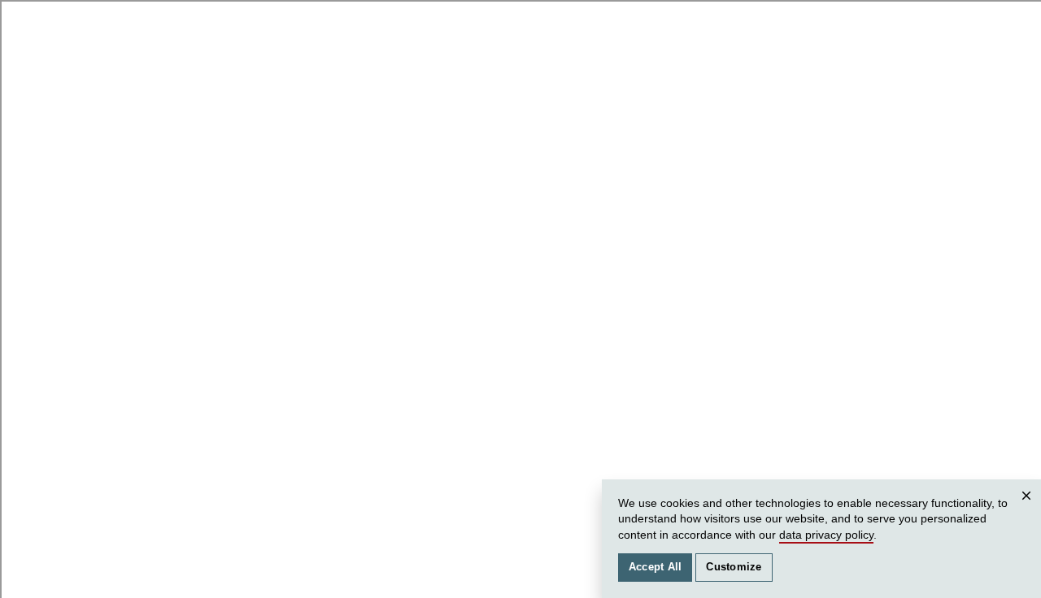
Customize (733, 567)
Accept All (655, 567)
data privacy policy (826, 534)
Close (1029, 511)
